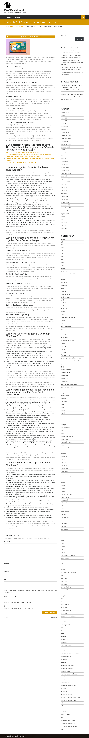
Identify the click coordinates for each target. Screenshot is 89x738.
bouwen (63, 329)
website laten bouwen (67, 665)
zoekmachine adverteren (68, 720)
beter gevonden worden (68, 317)
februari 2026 (65, 129)
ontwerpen (64, 529)
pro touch (64, 552)
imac (62, 404)
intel (62, 407)
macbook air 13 (65, 471)
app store (64, 282)
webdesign (64, 642)
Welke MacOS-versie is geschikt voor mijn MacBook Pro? (23, 156)
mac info (63, 453)
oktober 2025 (65, 141)
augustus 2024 (65, 182)
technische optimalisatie (68, 616)
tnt (62, 619)
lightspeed (64, 424)
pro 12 (63, 549)
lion (62, 430)
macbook (64, 465)
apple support (65, 306)
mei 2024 (64, 190)
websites (63, 680)
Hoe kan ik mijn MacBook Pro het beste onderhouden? (22, 152)
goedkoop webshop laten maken (71, 358)
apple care (64, 291)
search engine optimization (69, 572)
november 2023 (66, 208)
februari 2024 (65, 199)
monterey (64, 514)
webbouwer (64, 639)
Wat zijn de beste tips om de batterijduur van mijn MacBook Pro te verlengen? (29, 154)
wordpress (64, 691)
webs (62, 648)
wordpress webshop (67, 694)
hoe (62, 390)
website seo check (66, 677)
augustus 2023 (65, 216)
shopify (63, 596)
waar (62, 627)
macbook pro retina (67, 480)
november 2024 (66, 173)
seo (62, 575)
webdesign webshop (67, 645)
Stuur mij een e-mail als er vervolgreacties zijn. (17, 602)
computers (64, 337)
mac (62, 445)
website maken (65, 671)
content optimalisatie (67, 340)
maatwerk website (66, 442)
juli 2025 (63, 150)
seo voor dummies (66, 593)
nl (61, 520)
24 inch (63, 268)
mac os (63, 459)
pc (61, 535)
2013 (62, 251)
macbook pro (65, 474)
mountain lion (65, 517)
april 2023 (64, 228)
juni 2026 (64, 118)
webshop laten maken (67, 651)
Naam (6, 563)
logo (62, 433)
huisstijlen (64, 401)
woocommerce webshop (68, 685)
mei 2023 (64, 225)
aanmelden (64, 271)
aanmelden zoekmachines (69, 274)
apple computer (66, 294)
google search (65, 378)
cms (62, 332)
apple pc (63, 300)
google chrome (65, 372)
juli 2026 (63, 115)
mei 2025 (64, 156)
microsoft (64, 503)
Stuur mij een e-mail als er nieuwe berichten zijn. (18, 608)
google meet (64, 375)
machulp (63, 482)
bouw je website (66, 326)
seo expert (64, 584)
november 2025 (66, 138)
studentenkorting (66, 610)
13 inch (63, 239)
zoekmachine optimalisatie (69, 726)
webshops (64, 659)
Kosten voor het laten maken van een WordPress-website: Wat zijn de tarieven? (72, 87)
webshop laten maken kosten (70, 654)
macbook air (65, 468)
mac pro (63, 462)
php (62, 538)
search (63, 569)
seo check (64, 581)
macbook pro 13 (66, 477)
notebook (64, 523)
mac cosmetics (65, 448)
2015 (62, 256)
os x (62, 532)
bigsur (63, 320)
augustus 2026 (65, 112)
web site (63, 636)
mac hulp (64, 451)
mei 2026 (64, 121)
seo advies (64, 578)
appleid (63, 311)
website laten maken (67, 668)
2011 (62, 245)
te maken (64, 613)
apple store (64, 303)
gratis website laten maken (69, 384)
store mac (64, 607)
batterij (63, 314)
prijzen (63, 546)
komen (63, 416)
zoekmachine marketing (68, 723)
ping (62, 540)
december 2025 (66, 135)
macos (63, 485)
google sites (64, 381)
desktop (63, 343)
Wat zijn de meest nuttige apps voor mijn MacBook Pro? (22, 162)
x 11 (62, 706)
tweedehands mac (66, 622)
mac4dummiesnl (66, 85)
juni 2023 (64, 222)
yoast (62, 709)
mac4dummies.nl (14, 9)
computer (64, 335)
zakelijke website (66, 714)
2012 (62, 248)
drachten (63, 346)
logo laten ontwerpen (67, 436)
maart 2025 (64, 161)
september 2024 (66, 179)
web (62, 633)
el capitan (64, 352)
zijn (62, 717)
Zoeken (63, 36)
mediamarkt (64, 500)
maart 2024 (64, 196)
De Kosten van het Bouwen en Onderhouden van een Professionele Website (72, 62)
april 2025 (64, 158)
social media (65, 604)
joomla (63, 413)
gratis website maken (67, 387)
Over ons (8, 17)
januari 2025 (65, 167)
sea (62, 567)
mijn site (63, 506)
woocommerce (65, 683)
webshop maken (66, 656)
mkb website (65, 511)
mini (62, 509)
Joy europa (64, 94)
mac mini (64, 456)
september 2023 (66, 214)
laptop (63, 422)
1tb (62, 242)
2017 (62, 259)
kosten (63, 419)
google (63, 366)
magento (63, 488)
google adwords (66, 369)
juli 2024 (63, 185)
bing (62, 323)
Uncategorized (20, 26)
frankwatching (65, 355)
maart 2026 (64, 127)
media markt (65, 497)
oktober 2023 (65, 211)
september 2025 (66, 144)
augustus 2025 (65, 147)
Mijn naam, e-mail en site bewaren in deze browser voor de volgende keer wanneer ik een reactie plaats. (30, 591)
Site (5, 580)
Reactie (7, 542)
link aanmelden (65, 427)
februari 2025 (65, 164)
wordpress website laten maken (70, 697)
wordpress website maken (69, 700)
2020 (62, 265)
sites (62, 601)
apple (62, 288)
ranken (63, 561)
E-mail (6, 571)
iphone (63, 410)
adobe (63, 280)
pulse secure (65, 558)
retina (63, 564)
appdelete (64, 285)
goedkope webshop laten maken (71, 361)
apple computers (66, 297)
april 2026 (64, 124)
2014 (62, 253)
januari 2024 (65, 202)
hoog (62, 393)
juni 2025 (64, 153)
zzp (62, 729)
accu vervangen (65, 277)
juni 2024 (64, 187)
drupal (63, 349)
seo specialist (65, 590)
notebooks (64, 526)
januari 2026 (65, 132)
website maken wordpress (69, 674)
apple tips (64, 308)
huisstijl (63, 398)
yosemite (64, 712)
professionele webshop (68, 555)
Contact (18, 17)
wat (62, 630)
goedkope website (66, 364)
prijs (62, 543)
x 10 (62, 703)
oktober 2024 (65, 176)
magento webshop (66, 494)
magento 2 (64, 491)
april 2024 (64, 193)
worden (63, 688)
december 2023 (66, 205)
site (62, 598)
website (63, 662)
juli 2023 (63, 219)
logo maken (64, 439)
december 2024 (66, 170)
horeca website (65, 395)
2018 (62, 262)
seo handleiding (66, 587)
